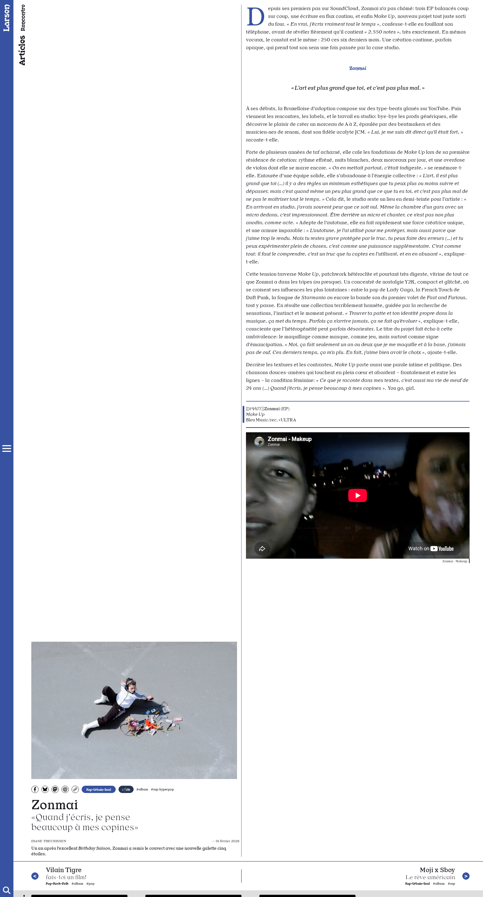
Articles (21, 50)
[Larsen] (6, 17)
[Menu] (6, 448)
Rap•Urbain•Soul (98, 789)
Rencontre (22, 17)
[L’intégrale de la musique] (126, 789)
